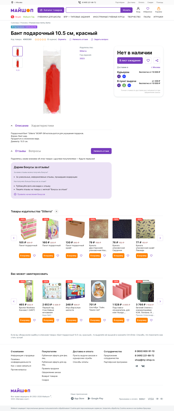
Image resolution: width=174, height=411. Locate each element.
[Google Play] (95, 398)
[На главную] (22, 10)
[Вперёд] (160, 238)
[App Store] (77, 398)
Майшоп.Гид (28, 17)
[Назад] (14, 238)
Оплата (141, 2)
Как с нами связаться (21, 366)
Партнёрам (119, 2)
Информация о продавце (22, 355)
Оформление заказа (51, 372)
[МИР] (142, 399)
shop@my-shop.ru (145, 359)
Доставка (131, 2)
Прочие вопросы (19, 369)
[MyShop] (20, 392)
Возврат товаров (50, 376)
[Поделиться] (157, 60)
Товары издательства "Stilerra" (32, 211)
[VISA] (150, 399)
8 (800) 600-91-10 (145, 351)
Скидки (150, 2)
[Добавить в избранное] (148, 60)
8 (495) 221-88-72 (89, 2)
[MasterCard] (157, 399)
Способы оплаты (80, 362)
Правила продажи (50, 368)
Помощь (159, 2)
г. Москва (155, 67)
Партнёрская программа (115, 362)
